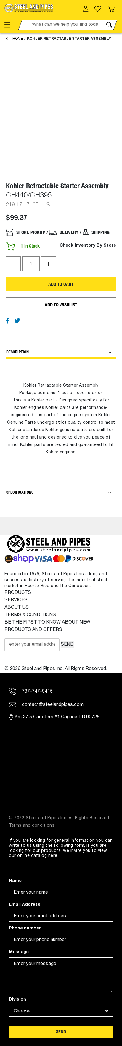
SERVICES (16, 600)
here (52, 856)
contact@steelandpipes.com (52, 705)
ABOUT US (16, 607)
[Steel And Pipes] (28, 8)
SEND (67, 644)
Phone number (25, 928)
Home (17, 38)
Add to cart (61, 284)
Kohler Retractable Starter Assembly (69, 38)
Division (17, 1000)
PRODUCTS (17, 593)
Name (15, 881)
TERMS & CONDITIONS (30, 615)
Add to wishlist (61, 304)
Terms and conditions (31, 825)
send (61, 1031)
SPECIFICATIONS (19, 492)
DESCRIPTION (17, 352)
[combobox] (61, 1011)
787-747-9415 (37, 691)
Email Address (25, 905)
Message (19, 952)
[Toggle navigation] (10, 24)
